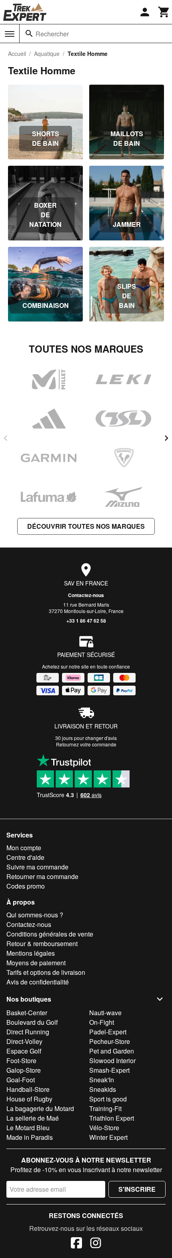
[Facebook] (76, 1244)
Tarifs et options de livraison (45, 972)
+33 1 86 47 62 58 (86, 620)
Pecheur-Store (109, 1041)
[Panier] (164, 12)
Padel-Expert (107, 1031)
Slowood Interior (112, 1060)
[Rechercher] (29, 33)
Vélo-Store (104, 1127)
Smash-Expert (109, 1070)
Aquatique (47, 54)
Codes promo (25, 886)
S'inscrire (137, 1189)
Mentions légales (30, 953)
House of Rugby (29, 1098)
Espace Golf (23, 1051)
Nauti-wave (105, 1012)
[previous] (5, 438)
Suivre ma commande (37, 866)
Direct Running (27, 1031)
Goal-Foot (20, 1079)
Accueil (17, 54)
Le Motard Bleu (28, 1127)
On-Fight (101, 1022)
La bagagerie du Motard (40, 1108)
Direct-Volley (24, 1041)
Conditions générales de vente (49, 934)
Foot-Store (21, 1060)
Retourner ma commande (42, 876)
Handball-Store (28, 1089)
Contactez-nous (86, 595)
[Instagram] (95, 1244)
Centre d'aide (25, 857)
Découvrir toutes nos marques (86, 526)
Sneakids (102, 1089)
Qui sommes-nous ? (34, 914)
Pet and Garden (111, 1051)
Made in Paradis (29, 1137)
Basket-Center (26, 1012)
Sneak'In (101, 1079)
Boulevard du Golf (32, 1022)
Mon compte (23, 847)
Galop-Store (23, 1070)
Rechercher (52, 33)
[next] (166, 438)
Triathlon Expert (111, 1118)
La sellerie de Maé (32, 1118)
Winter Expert (108, 1137)
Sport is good (108, 1098)
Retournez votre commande (86, 744)
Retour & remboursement (42, 943)
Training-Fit (105, 1108)
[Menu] (9, 34)
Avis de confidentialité (37, 981)
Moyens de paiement (36, 962)
